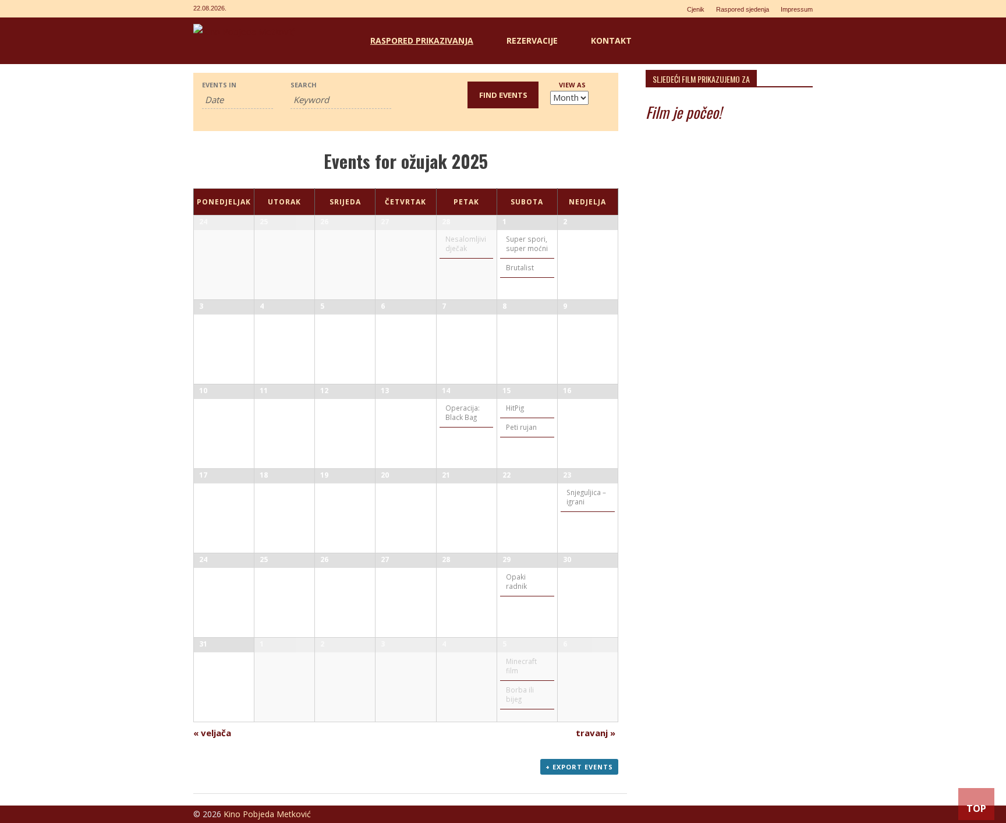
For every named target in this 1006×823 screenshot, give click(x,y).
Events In (219, 85)
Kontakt (611, 40)
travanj (595, 733)
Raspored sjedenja (742, 9)
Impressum (797, 9)
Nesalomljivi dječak (465, 243)
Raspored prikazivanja (421, 40)
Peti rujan (521, 427)
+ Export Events (579, 766)
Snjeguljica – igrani (586, 497)
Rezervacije (532, 40)
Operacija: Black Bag (462, 412)
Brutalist (520, 267)
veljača (212, 733)
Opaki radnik (516, 581)
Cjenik (695, 9)
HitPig (515, 407)
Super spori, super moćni (527, 243)
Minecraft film (521, 665)
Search (304, 85)
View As (572, 85)
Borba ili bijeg (520, 694)
